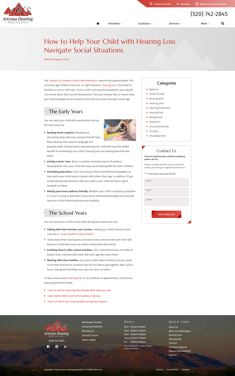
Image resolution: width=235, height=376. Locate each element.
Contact (173, 355)
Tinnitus (153, 131)
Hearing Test (156, 112)
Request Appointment (212, 4)
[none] (115, 23)
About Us (173, 327)
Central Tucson (90, 335)
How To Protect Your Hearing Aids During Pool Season (77, 301)
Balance (153, 89)
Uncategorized (157, 135)
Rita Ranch (88, 331)
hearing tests (75, 278)
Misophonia (156, 117)
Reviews (185, 4)
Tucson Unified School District (77, 234)
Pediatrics (154, 121)
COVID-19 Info (156, 94)
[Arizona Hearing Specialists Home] (17, 11)
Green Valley (89, 339)
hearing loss (109, 85)
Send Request (166, 214)
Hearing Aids (156, 98)
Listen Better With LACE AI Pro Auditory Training (73, 295)
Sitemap (186, 369)
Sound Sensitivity (159, 126)
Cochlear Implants (178, 347)
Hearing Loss (156, 103)
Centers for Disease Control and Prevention (73, 80)
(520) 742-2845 (209, 13)
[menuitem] (97, 23)
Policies (159, 369)
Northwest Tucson (92, 322)
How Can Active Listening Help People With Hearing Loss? (79, 290)
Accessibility (172, 369)
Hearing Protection (159, 107)
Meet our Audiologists (180, 331)
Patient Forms (162, 4)
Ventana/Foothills (92, 326)
